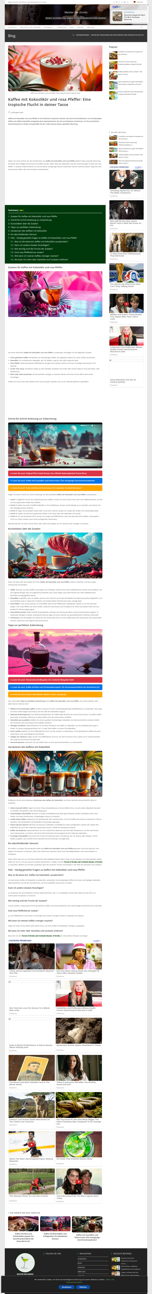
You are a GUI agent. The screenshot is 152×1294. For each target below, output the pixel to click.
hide (21, 210)
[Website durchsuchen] (141, 27)
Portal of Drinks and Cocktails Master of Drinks (83, 862)
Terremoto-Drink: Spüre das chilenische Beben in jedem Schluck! (130, 63)
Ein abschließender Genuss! (22, 234)
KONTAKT (81, 1267)
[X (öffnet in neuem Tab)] (113, 2)
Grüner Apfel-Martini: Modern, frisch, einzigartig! (46, 694)
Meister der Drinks (76, 12)
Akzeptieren (66, 1287)
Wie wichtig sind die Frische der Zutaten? (31, 248)
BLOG (80, 1263)
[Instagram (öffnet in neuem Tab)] (122, 2)
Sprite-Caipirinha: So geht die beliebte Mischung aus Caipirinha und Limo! (130, 83)
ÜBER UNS (81, 1272)
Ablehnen (83, 1287)
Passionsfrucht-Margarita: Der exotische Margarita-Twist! (50, 680)
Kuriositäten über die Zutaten (23, 223)
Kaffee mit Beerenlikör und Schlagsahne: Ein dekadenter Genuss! (55, 1236)
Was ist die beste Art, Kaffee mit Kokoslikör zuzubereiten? (39, 241)
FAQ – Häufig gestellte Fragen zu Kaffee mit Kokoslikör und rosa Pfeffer (42, 238)
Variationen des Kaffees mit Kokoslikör (27, 230)
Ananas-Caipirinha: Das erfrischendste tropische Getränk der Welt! (130, 93)
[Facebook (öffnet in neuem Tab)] (116, 2)
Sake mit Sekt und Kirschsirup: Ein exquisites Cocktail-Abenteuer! (54, 488)
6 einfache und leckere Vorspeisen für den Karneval (130, 53)
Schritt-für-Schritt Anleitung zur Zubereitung (30, 220)
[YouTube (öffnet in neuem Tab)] (124, 2)
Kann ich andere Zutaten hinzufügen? (29, 245)
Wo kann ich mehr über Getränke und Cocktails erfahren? (39, 259)
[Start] (73, 35)
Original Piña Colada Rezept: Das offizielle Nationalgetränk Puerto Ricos (56, 473)
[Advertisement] (55, 143)
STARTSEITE (82, 1259)
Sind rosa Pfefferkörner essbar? (27, 252)
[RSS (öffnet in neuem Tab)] (127, 2)
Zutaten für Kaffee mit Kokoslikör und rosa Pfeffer (32, 216)
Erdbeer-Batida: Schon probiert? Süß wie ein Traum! (130, 73)
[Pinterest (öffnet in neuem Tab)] (119, 2)
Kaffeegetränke (17, 113)
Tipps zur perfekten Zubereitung (24, 227)
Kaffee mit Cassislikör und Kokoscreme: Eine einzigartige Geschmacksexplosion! (60, 481)
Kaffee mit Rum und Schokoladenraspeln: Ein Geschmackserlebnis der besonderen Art (63, 687)
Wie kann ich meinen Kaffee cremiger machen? (34, 256)
